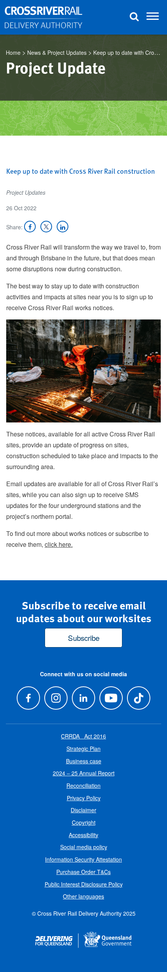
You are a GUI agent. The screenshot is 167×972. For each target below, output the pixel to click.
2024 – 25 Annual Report (84, 773)
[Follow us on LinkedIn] (83, 698)
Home (13, 52)
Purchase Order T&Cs (83, 872)
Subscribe (83, 637)
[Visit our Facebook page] (28, 698)
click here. (59, 544)
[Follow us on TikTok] (139, 698)
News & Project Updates (57, 52)
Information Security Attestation (83, 859)
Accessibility (83, 835)
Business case (83, 761)
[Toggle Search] (134, 17)
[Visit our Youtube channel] (111, 698)
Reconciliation (83, 785)
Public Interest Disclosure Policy (84, 884)
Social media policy (83, 847)
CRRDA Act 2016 (83, 736)
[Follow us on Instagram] (56, 698)
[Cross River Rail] (43, 17)
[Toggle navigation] (152, 17)
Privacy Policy (84, 798)
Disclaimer (83, 810)
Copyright (84, 822)
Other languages (83, 896)
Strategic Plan (83, 748)
